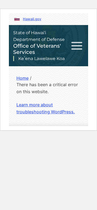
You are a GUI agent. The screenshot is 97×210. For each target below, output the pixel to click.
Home (22, 78)
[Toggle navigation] (77, 45)
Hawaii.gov (32, 19)
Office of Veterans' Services (37, 49)
